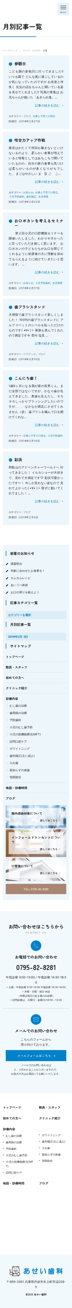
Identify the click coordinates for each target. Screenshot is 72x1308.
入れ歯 (14, 763)
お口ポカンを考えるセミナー (38, 223)
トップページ (15, 656)
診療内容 (12, 698)
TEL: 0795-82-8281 (36, 889)
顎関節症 (15, 777)
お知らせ (28, 192)
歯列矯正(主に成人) (22, 756)
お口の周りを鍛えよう (25, 592)
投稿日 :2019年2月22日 (24, 201)
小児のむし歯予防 (21, 727)
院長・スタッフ (16, 667)
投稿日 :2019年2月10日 (24, 440)
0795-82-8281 (36, 967)
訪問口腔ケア (18, 741)
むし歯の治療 (18, 705)
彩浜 (18, 459)
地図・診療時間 (16, 787)
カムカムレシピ (21, 578)
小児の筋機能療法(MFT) (25, 734)
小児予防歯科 (16, 196)
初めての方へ (15, 677)
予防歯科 (15, 720)
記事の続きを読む (47, 105)
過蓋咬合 (16, 563)
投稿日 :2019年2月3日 (24, 517)
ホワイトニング (20, 748)
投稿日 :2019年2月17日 (24, 288)
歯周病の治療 (18, 713)
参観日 (20, 63)
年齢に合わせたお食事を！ (28, 570)
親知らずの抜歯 (20, 770)
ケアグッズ (29, 354)
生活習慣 (43, 196)
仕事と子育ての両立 (44, 116)
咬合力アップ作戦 (29, 140)
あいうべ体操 (19, 585)
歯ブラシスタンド (29, 307)
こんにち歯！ (25, 378)
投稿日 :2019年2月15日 (24, 359)
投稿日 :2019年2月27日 (24, 121)
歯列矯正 (31, 196)
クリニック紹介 (16, 688)
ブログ (27, 116)
